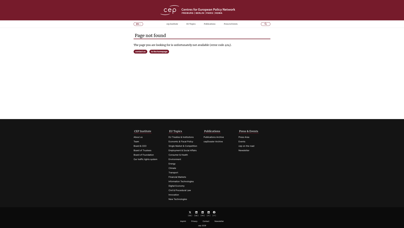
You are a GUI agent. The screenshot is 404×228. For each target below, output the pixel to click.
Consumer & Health (178, 155)
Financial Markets (177, 177)
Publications (209, 24)
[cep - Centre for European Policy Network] (201, 10)
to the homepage (159, 51)
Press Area (244, 137)
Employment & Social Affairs (183, 150)
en (137, 24)
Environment (175, 159)
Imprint (183, 221)
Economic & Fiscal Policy (181, 141)
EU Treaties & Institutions (181, 137)
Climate (172, 168)
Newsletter (244, 150)
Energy (172, 163)
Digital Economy (177, 186)
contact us (140, 51)
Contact (206, 221)
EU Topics (191, 24)
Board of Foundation (144, 155)
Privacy (194, 221)
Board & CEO (140, 146)
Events (242, 141)
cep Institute (172, 24)
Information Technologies (181, 181)
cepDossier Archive (213, 141)
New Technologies (178, 199)
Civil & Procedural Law (180, 190)
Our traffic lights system (145, 159)
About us (138, 137)
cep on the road (246, 146)
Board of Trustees (142, 150)
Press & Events (231, 24)
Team (136, 141)
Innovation (174, 194)
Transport (173, 172)
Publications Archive (214, 137)
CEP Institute (142, 131)
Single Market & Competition (183, 146)
